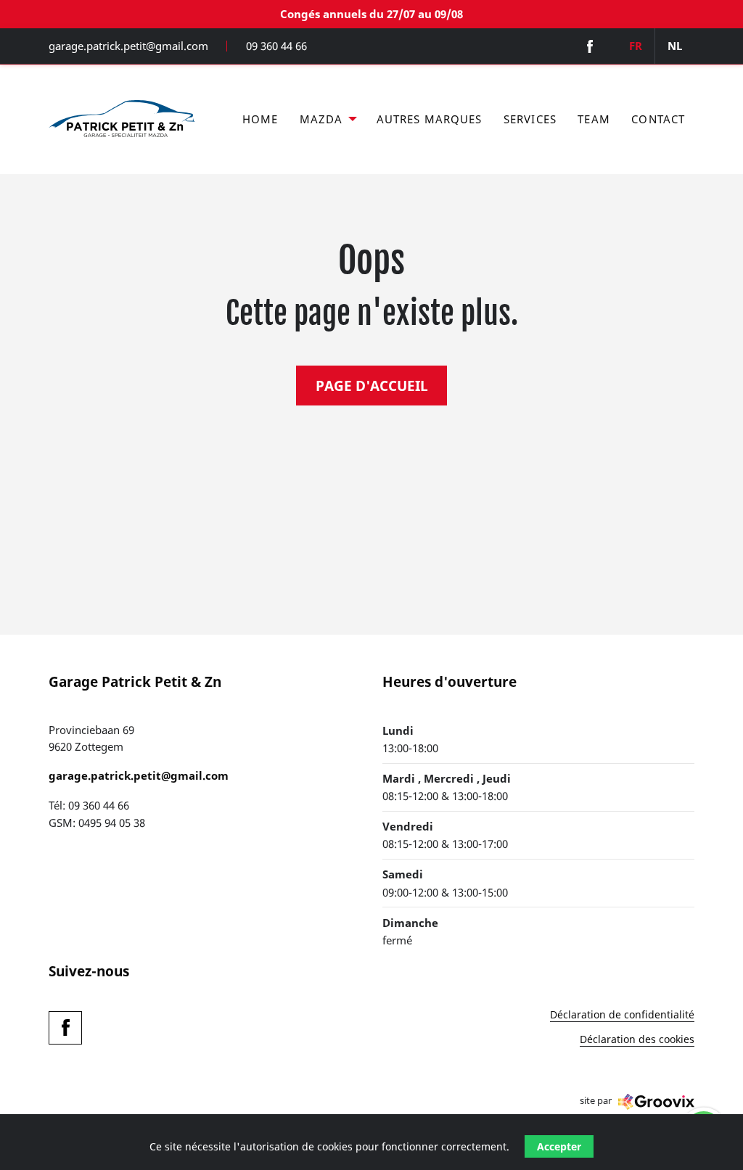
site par (596, 1101)
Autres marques (430, 119)
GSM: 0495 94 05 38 (97, 822)
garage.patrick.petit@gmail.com (128, 46)
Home (260, 119)
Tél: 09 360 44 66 (89, 805)
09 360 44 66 (276, 46)
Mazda (321, 119)
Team (594, 119)
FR (635, 45)
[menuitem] (260, 120)
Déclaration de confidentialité (622, 1015)
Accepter (559, 1146)
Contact (658, 119)
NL (675, 45)
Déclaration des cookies (637, 1040)
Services (530, 119)
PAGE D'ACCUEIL (372, 385)
